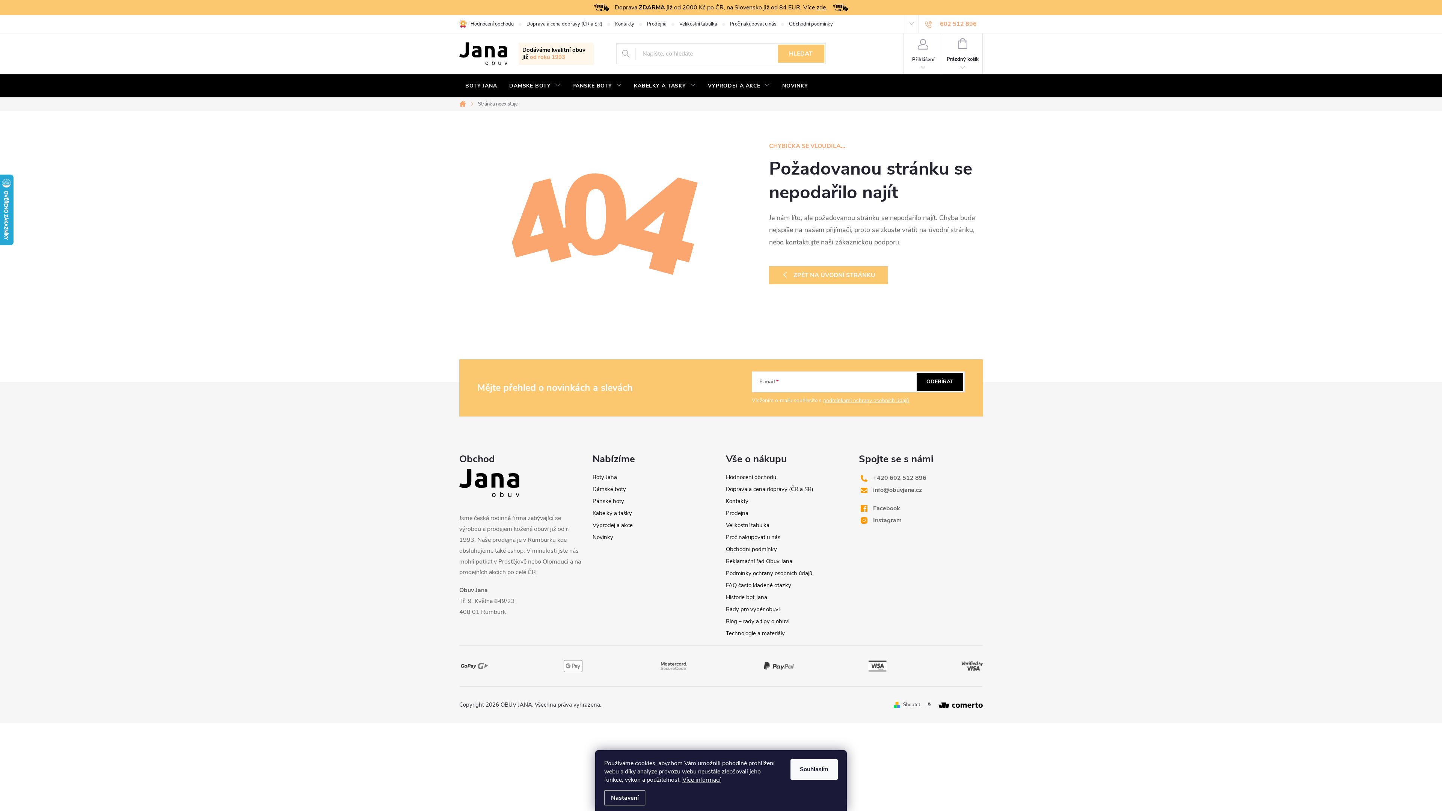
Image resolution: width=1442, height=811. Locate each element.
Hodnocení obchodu (492, 24)
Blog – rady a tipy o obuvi (757, 621)
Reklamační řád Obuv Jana (759, 561)
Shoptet (911, 704)
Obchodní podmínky (811, 24)
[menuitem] (481, 86)
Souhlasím (814, 769)
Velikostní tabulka (698, 24)
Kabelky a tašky (612, 513)
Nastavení (625, 798)
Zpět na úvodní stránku (834, 275)
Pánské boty (608, 501)
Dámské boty (609, 489)
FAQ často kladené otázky (758, 585)
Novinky (603, 537)
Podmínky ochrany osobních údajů (769, 573)
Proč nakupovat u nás (753, 24)
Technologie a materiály (755, 633)
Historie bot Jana (746, 597)
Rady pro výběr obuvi (753, 609)
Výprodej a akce (613, 525)
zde (821, 7)
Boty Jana (605, 477)
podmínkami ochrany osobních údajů (866, 400)
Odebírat (939, 381)
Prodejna (657, 24)
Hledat (801, 54)
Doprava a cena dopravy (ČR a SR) (564, 24)
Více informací (701, 780)
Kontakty (624, 24)
